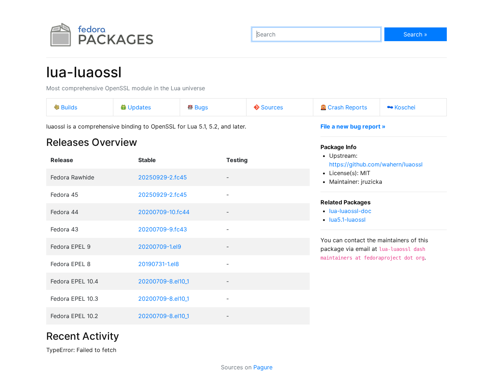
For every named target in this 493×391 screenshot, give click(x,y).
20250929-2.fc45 (162, 177)
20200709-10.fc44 (163, 212)
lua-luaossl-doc (350, 210)
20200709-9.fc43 (162, 229)
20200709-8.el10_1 (163, 281)
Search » (415, 34)
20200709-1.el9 (159, 246)
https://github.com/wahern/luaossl (376, 164)
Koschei (404, 107)
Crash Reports (347, 107)
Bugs (201, 107)
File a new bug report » (352, 126)
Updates (139, 107)
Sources (272, 107)
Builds (69, 107)
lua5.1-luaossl (347, 219)
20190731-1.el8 (158, 264)
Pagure (262, 367)
